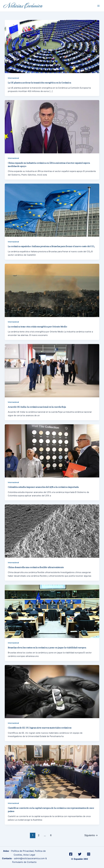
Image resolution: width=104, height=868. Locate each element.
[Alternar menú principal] (98, 6)
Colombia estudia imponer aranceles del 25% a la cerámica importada (43, 487)
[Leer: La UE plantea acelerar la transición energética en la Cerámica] (52, 46)
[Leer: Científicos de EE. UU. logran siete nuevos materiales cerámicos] (52, 691)
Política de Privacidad (22, 851)
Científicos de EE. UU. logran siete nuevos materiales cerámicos (39, 727)
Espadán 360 (81, 859)
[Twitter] (79, 854)
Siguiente (91, 835)
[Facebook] (70, 854)
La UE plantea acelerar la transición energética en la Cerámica (39, 82)
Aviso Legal (29, 854)
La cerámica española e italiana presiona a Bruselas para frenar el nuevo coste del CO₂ (51, 246)
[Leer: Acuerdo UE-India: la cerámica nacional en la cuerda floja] (52, 370)
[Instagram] (88, 854)
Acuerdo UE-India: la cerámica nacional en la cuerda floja (37, 407)
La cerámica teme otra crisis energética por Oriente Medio (37, 326)
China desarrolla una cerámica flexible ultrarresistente (36, 567)
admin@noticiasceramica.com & (30, 858)
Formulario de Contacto (24, 862)
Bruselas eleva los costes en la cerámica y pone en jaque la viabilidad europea (47, 647)
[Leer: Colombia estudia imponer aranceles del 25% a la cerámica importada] (52, 450)
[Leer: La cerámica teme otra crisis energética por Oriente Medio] (52, 290)
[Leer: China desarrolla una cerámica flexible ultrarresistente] (52, 531)
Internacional (13, 78)
